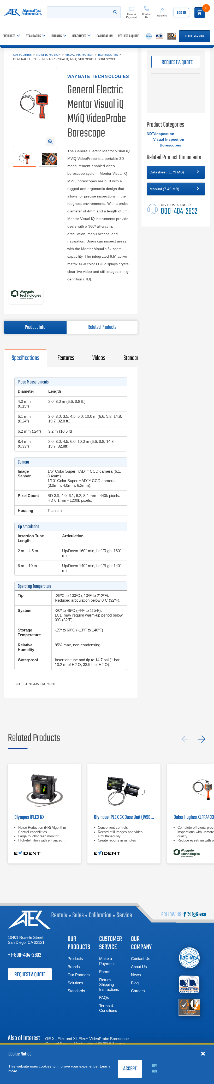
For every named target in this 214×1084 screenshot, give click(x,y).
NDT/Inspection (48, 54)
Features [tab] (65, 358)
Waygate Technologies (98, 76)
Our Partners (79, 975)
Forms (104, 971)
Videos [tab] (98, 358)
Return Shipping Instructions (109, 985)
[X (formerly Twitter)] (189, 915)
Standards (76, 991)
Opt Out (154, 1069)
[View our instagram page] (194, 915)
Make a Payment (107, 961)
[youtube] (203, 915)
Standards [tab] (133, 358)
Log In (181, 13)
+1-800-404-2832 (194, 36)
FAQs (104, 997)
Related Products (102, 327)
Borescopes (108, 54)
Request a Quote (29, 974)
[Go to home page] (23, 12)
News (136, 975)
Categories (22, 54)
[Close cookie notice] (203, 1053)
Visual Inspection (79, 54)
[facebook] (184, 915)
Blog (135, 983)
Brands (74, 966)
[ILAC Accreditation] (189, 957)
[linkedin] (199, 915)
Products (75, 958)
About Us (139, 966)
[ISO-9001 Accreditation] (189, 1006)
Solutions (75, 983)
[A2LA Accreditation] (189, 984)
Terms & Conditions (108, 1008)
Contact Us (140, 958)
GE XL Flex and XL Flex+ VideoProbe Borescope (87, 1038)
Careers (138, 991)
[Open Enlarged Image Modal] (50, 141)
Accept (129, 1068)
